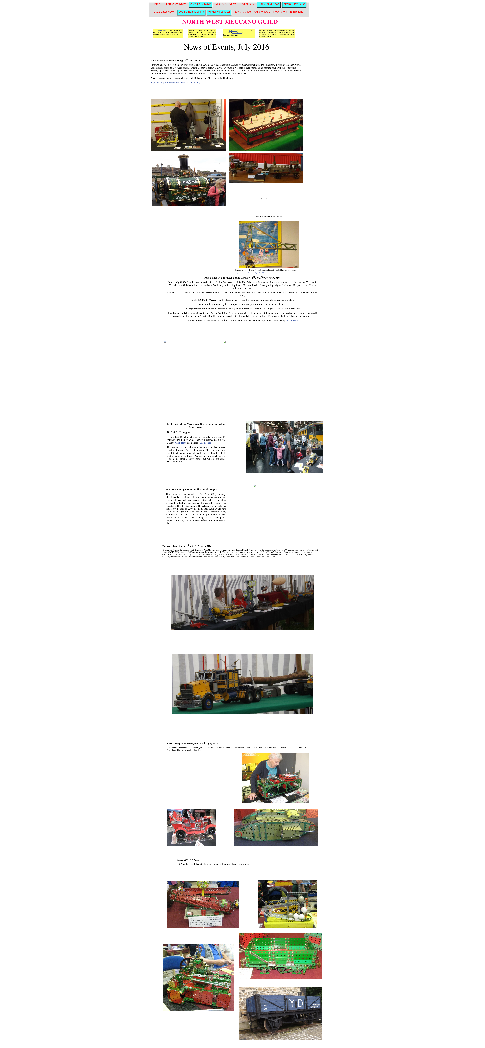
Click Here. (292, 320)
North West (162, 30)
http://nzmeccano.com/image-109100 (249, 272)
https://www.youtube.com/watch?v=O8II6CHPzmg (175, 82)
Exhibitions (233, 31)
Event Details (237, 33)
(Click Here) (180, 442)
